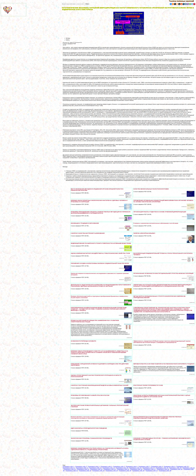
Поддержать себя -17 (149, 468)
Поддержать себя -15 (122, 468)
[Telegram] (192, 4)
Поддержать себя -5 (119, 466)
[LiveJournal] (184, 4)
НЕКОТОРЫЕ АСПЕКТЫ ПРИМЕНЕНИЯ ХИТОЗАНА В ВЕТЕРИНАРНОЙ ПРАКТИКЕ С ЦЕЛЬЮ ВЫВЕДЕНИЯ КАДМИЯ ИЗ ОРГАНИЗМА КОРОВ (161, 396)
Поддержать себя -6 (131, 466)
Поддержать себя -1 (68, 466)
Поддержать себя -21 (70, 469)
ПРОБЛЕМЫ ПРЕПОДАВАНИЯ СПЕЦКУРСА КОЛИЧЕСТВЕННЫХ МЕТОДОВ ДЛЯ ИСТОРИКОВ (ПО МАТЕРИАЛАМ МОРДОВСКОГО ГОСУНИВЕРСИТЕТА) (100, 212)
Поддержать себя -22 (83, 469)
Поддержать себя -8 (157, 466)
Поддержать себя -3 (93, 466)
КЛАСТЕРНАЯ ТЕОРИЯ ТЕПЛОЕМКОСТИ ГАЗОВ (148, 385)
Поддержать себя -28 (163, 469)
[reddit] (181, 4)
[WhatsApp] (190, 4)
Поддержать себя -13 (95, 468)
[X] (175, 4)
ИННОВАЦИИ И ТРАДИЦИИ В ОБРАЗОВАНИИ (85, 223)
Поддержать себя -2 (81, 466)
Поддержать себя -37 (152, 470)
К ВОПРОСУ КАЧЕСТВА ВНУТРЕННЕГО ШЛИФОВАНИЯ (88, 233)
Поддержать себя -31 (72, 470)
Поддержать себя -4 (106, 466)
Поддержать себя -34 (112, 470)
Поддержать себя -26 (136, 469)
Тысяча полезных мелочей (182, 1)
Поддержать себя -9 (169, 466)
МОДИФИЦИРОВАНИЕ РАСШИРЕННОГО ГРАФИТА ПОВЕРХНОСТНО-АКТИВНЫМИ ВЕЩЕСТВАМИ (101, 243)
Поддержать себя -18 (162, 468)
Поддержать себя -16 (135, 468)
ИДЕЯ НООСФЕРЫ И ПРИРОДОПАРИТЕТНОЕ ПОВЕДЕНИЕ (89, 428)
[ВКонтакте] (171, 4)
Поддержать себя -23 (96, 469)
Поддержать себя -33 (98, 470)
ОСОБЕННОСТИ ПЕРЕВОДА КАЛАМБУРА (83, 341)
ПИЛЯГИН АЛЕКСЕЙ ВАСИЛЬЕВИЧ (144, 233)
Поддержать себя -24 (110, 469)
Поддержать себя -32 (85, 470)
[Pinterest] (194, 4)
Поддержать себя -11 (69, 468)
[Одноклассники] (173, 4)
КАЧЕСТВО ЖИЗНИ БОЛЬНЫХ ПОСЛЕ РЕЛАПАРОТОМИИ (151, 189)
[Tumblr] (186, 4)
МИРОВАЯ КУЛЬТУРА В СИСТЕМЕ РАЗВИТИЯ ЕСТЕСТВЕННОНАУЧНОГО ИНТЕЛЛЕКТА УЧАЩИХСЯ (163, 364)
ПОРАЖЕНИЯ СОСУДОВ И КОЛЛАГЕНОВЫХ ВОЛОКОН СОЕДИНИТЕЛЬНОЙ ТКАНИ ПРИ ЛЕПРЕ (100, 263)
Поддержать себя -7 (144, 466)
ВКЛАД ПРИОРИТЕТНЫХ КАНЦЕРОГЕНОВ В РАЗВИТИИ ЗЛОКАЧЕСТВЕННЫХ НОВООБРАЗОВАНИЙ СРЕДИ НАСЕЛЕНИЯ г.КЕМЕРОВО (157, 417)
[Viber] (188, 4)
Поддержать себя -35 (125, 470)
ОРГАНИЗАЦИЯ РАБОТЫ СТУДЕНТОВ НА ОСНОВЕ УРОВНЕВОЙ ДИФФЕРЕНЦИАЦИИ (159, 211)
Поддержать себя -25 (123, 469)
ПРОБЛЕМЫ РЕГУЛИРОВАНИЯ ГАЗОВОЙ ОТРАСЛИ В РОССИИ (90, 395)
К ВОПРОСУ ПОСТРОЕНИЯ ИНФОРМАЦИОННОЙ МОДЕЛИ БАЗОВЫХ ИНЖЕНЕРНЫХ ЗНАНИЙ (99, 385)
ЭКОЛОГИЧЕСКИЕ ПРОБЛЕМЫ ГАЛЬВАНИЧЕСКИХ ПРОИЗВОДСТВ (91, 438)
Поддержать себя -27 (150, 469)
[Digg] (179, 4)
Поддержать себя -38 (165, 470)
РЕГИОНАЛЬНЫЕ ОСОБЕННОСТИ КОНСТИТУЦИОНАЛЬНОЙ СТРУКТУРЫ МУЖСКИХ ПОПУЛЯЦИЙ (163, 273)
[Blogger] (177, 4)
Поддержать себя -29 (176, 469)
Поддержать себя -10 (182, 466)
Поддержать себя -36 (138, 470)
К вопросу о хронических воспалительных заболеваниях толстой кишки (155, 223)
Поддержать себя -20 (189, 468)
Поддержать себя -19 (175, 468)
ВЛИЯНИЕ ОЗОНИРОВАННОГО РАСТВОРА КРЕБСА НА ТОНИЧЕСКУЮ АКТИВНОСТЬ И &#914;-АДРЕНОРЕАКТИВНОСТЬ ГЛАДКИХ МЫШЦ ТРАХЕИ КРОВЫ (100, 449)
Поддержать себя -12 (82, 468)
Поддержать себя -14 (109, 468)
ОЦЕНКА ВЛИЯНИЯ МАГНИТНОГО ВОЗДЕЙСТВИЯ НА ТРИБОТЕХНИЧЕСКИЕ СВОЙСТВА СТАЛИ (100, 253)
